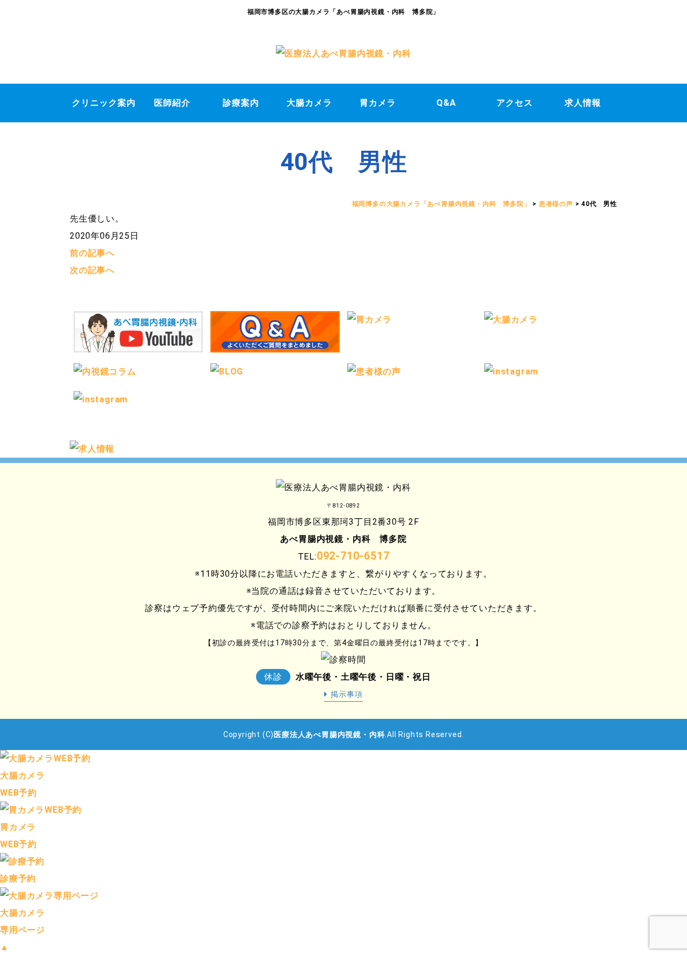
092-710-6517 (353, 555)
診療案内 (241, 103)
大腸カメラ (309, 103)
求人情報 (583, 103)
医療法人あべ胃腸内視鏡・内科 (329, 734)
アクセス (514, 103)
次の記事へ (92, 270)
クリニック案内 (104, 103)
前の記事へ (92, 253)
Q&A (446, 103)
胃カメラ (378, 103)
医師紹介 (172, 103)
